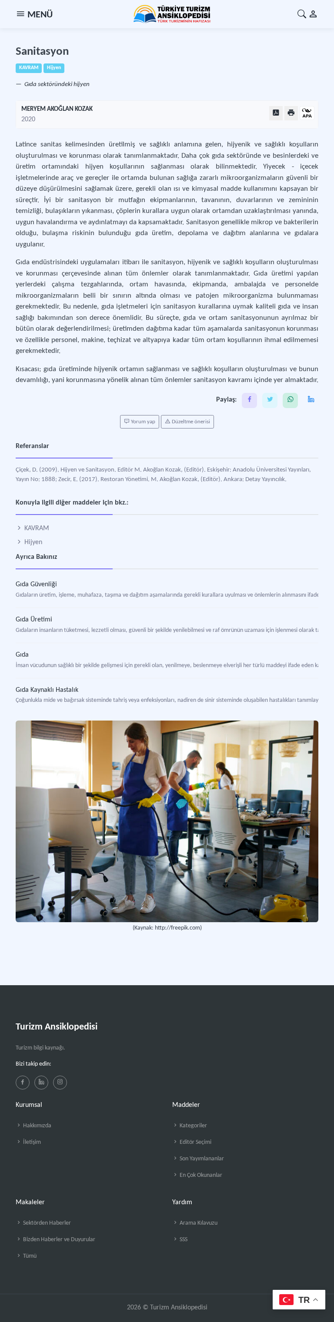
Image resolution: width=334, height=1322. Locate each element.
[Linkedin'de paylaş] (310, 400)
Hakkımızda (36, 1126)
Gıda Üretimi (34, 619)
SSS (182, 1239)
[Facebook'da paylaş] (249, 400)
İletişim (31, 1142)
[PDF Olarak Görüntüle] (276, 113)
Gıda (22, 654)
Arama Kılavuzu (197, 1223)
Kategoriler (192, 1126)
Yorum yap (142, 422)
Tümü (29, 1256)
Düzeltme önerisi (190, 422)
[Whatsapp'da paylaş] (290, 400)
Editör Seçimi (194, 1142)
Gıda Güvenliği (36, 584)
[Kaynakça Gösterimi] (307, 114)
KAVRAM (36, 528)
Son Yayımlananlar (201, 1159)
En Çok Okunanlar (200, 1175)
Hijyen (32, 542)
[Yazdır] (291, 113)
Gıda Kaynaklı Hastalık (47, 690)
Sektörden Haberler (46, 1223)
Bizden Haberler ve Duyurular (58, 1239)
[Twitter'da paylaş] (269, 400)
